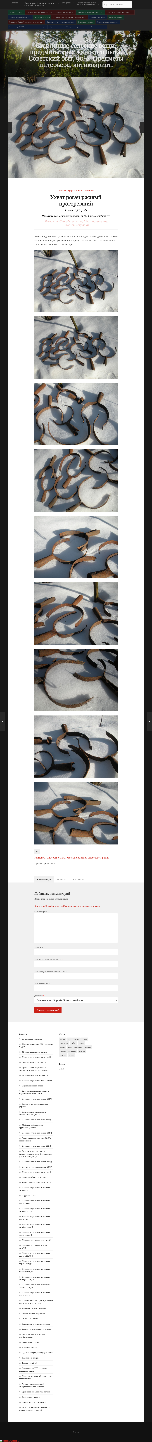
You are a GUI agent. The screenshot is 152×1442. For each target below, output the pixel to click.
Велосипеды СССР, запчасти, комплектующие (27, 27)
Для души (66, 3)
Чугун (84, 1039)
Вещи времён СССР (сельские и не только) (25, 22)
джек (69, 1047)
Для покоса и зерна (97, 17)
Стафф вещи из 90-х (31, 1397)
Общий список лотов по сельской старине (86, 4)
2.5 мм (62, 1039)
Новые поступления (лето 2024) (36, 1146)
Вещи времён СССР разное (34, 1177)
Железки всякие (115, 17)
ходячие (82, 1051)
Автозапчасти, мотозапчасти (35, 1075)
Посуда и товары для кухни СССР (37, 1167)
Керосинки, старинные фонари (90, 12)
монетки (88, 1047)
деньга (81, 1043)
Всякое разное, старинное (107, 22)
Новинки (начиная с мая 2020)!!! (37, 1240)
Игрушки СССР (29, 1195)
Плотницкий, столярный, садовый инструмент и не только (50, 12)
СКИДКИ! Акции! (30, 1319)
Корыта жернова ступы (32, 1086)
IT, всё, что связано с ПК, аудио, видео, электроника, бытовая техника (77, 27)
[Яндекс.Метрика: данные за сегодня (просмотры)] (9, 1441)
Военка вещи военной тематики (36, 1182)
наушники (72, 1051)
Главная (14, 3)
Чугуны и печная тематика (19, 17)
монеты (63, 1051)
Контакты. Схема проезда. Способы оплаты (39, 4)
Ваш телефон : (50, 971)
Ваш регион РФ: (42, 984)
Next (142, 127)
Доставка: (39, 996)
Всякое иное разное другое (34, 1402)
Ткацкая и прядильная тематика (119, 12)
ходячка (63, 1055)
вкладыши (64, 1043)
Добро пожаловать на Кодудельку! (76, 40)
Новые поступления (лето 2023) (36, 1172)
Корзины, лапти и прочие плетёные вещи (69, 17)
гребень (73, 1043)
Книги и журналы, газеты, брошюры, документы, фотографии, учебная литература (35, 1153)
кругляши (78, 1047)
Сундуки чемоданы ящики (34, 1062)
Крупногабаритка (42, 17)
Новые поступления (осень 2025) (37, 1099)
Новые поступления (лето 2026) (36, 1057)
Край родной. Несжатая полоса (36, 1392)
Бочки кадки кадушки (32, 1039)
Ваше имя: (39, 947)
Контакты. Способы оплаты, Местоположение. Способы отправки (76, 223)
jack (69, 1039)
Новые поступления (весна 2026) (37, 1080)
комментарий (40, 912)
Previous (10, 127)
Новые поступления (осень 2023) (37, 1162)
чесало (71, 1055)
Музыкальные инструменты (34, 1052)
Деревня (76, 1039)
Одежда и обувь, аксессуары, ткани (60, 22)
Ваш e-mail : (48, 959)
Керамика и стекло (85, 22)
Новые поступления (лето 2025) (36, 1120)
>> (37, 851)
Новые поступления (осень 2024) (37, 1133)
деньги (62, 1047)
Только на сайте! (16, 12)
